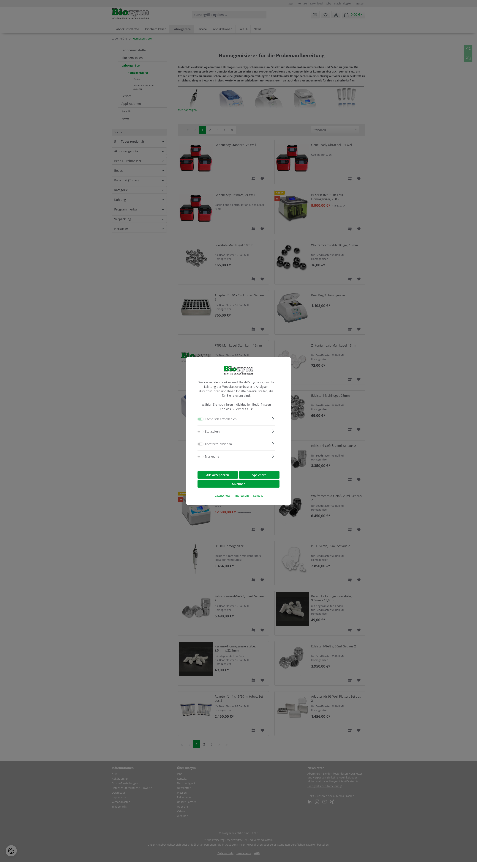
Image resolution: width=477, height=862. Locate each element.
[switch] (200, 431)
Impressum (242, 495)
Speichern (259, 475)
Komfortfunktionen (218, 444)
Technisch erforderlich (221, 419)
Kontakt (258, 495)
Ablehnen (238, 484)
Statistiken (212, 432)
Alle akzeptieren (217, 475)
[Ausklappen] (273, 418)
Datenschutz (222, 495)
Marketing (212, 456)
